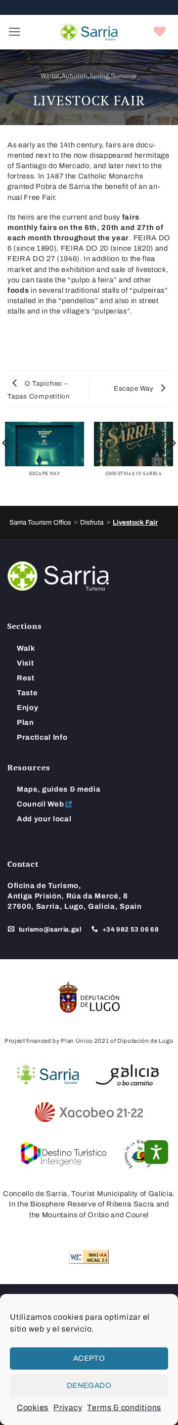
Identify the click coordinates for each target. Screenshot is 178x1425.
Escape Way (134, 388)
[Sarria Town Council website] (48, 1075)
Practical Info (42, 737)
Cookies (32, 1407)
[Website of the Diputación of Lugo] (89, 997)
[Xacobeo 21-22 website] (89, 1112)
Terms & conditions (124, 1407)
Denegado (89, 1385)
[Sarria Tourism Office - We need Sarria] (89, 32)
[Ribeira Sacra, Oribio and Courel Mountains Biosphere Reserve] (139, 1154)
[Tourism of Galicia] (127, 1075)
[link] (160, 32)
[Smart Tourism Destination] (63, 1154)
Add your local (44, 819)
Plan (25, 722)
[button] (14, 32)
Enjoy (27, 708)
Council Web (40, 804)
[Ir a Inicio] (58, 575)
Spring (99, 76)
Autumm (74, 76)
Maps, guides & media (58, 789)
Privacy (67, 1407)
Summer (123, 76)
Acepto (89, 1358)
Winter (50, 76)
